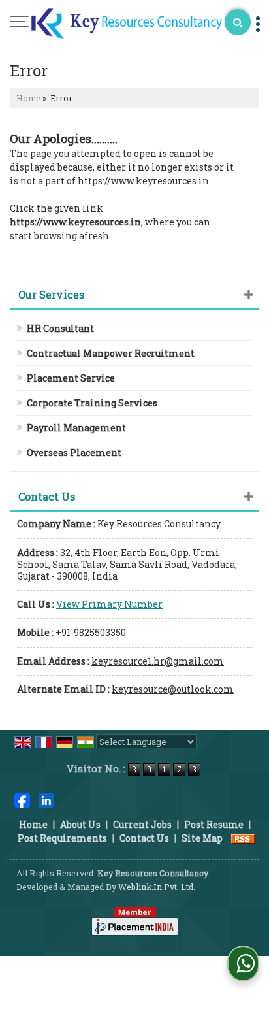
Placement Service (71, 378)
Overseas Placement (74, 452)
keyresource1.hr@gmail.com (157, 661)
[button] (109, 604)
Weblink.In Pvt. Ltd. (156, 887)
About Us (80, 824)
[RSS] (243, 838)
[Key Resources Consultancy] (126, 24)
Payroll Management (76, 427)
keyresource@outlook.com (173, 689)
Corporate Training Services (92, 403)
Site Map (202, 838)
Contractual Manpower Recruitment (111, 353)
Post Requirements (62, 838)
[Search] (238, 22)
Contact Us (144, 838)
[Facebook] (22, 799)
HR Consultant (60, 328)
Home (28, 98)
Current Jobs (142, 824)
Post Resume (214, 824)
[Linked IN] (46, 799)
